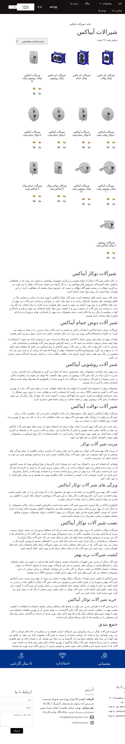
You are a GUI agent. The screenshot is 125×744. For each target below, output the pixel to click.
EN (40, 7)
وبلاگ (87, 3)
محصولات (107, 3)
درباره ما (74, 3)
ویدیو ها (102, 10)
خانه (120, 3)
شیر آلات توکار (82, 287)
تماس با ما (117, 10)
